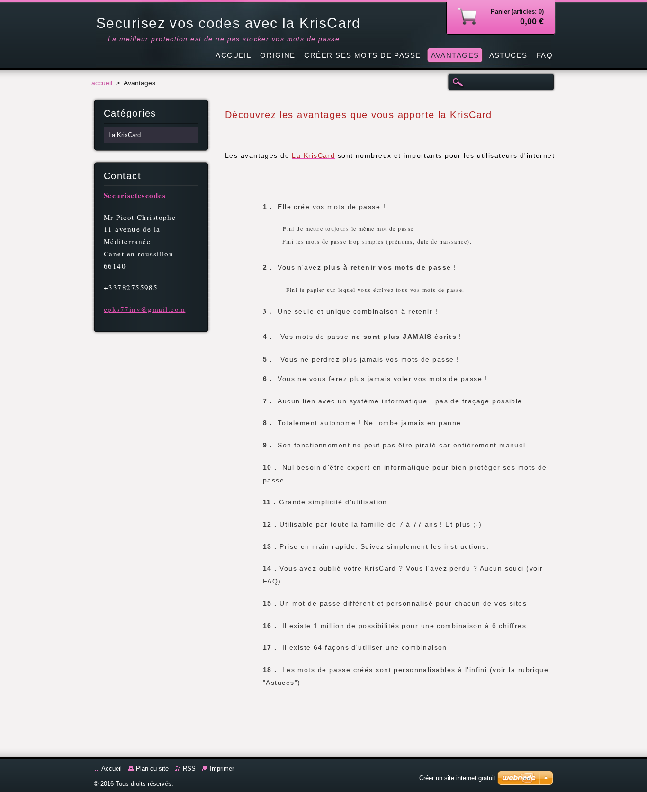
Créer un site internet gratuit (457, 778)
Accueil (111, 768)
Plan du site (152, 768)
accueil (101, 83)
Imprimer (222, 768)
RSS (189, 768)
